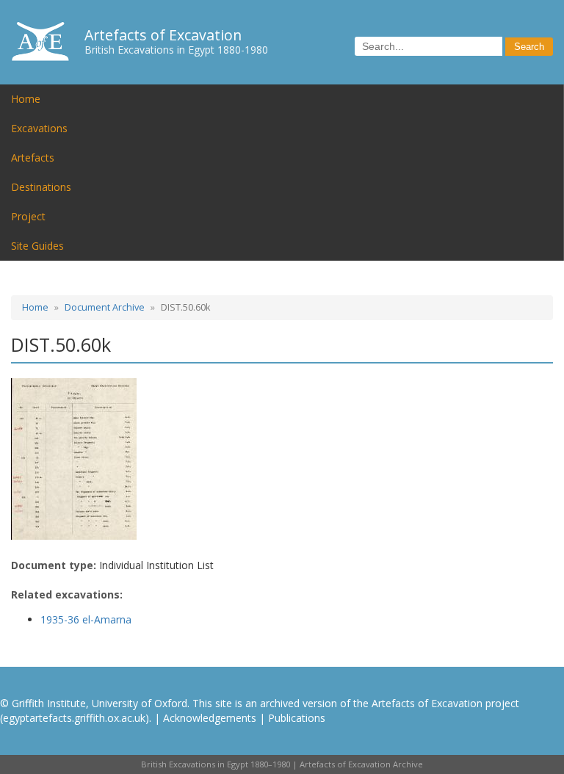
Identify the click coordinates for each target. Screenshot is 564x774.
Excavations (39, 128)
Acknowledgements (209, 718)
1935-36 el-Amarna (85, 619)
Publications (296, 718)
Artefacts (32, 157)
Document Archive (105, 307)
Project (28, 216)
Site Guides (37, 246)
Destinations (41, 187)
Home (25, 99)
